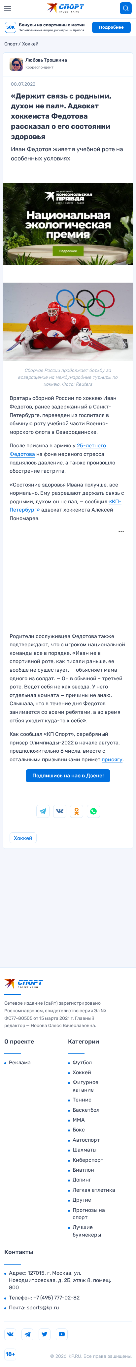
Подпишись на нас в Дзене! (68, 775)
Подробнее (111, 27)
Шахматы (84, 1150)
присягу (112, 759)
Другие (82, 1200)
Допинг (82, 1180)
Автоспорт (86, 1140)
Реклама (20, 1062)
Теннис (82, 1100)
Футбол (82, 1062)
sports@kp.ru (43, 1307)
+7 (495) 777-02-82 (56, 1298)
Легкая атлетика (94, 1190)
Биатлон (83, 1170)
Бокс (79, 1130)
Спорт (10, 44)
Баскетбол (86, 1110)
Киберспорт (88, 1160)
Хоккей (30, 44)
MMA (79, 1120)
